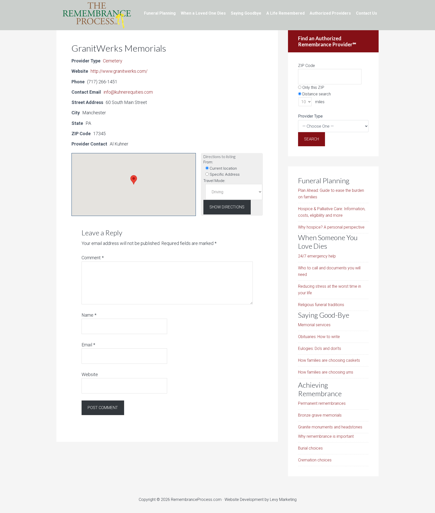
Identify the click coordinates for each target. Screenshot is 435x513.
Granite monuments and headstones (330, 427)
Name (89, 315)
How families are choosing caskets (329, 360)
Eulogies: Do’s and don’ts (319, 348)
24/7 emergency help (317, 256)
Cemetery (112, 60)
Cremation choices (315, 460)
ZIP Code (306, 65)
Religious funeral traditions (321, 304)
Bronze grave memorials (320, 415)
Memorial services (314, 324)
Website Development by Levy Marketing (261, 499)
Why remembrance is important (326, 436)
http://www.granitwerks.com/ (119, 71)
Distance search (316, 94)
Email (88, 344)
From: (208, 162)
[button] (133, 180)
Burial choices (310, 448)
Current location (223, 168)
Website (90, 374)
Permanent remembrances (322, 403)
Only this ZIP (312, 87)
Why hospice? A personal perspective (331, 227)
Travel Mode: (214, 180)
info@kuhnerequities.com (128, 92)
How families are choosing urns (325, 372)
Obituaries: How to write (319, 336)
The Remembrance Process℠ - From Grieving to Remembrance (96, 15)
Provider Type (310, 116)
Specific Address (224, 174)
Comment (93, 257)
